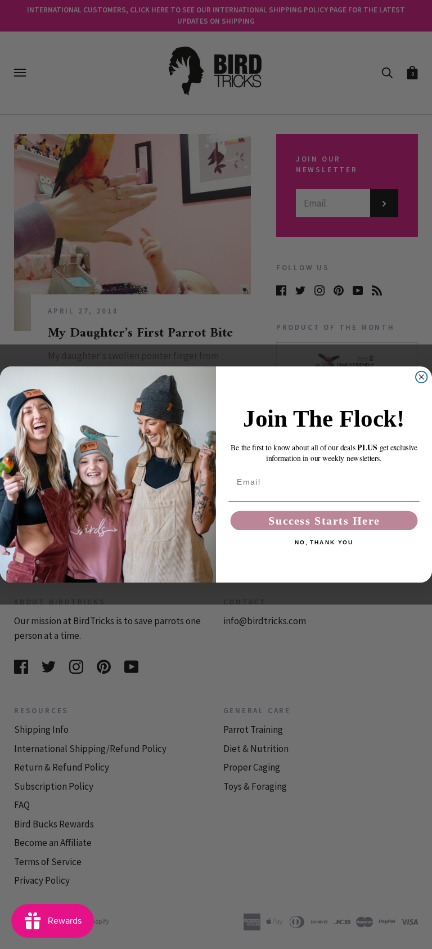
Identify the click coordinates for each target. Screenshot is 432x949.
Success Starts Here (324, 521)
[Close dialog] (421, 377)
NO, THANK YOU (324, 542)
